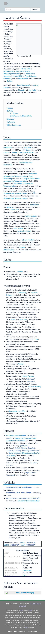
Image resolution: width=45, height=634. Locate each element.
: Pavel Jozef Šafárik (18, 492)
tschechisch (34, 204)
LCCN (6, 545)
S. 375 (33, 462)
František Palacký (34, 386)
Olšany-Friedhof (28, 240)
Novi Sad (27, 147)
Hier (30, 610)
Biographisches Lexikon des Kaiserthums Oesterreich (21, 439)
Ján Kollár (32, 90)
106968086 (30, 545)
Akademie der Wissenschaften (15, 193)
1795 (28, 68)
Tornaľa (22, 247)
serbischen (7, 147)
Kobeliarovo (30, 73)
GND (22, 542)
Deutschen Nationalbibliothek (28, 500)
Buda (13, 319)
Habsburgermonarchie (11, 73)
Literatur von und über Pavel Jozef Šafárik (22, 498)
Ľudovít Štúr (14, 209)
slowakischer (23, 78)
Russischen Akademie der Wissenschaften (20, 174)
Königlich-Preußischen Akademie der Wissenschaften (21, 179)
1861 (21, 76)
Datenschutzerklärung (28, 631)
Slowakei (6, 76)
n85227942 (14, 545)
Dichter (9, 81)
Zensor (28, 150)
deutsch (10, 207)
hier (21, 610)
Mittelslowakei (8, 249)
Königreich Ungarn (23, 71)
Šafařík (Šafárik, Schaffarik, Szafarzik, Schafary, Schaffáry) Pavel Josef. (23, 449)
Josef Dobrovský (23, 85)
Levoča (20, 271)
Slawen (21, 364)
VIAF (23, 545)
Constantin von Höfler (17, 411)
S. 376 (8, 465)
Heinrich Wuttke (28, 376)
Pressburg (22, 292)
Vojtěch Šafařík (31, 216)
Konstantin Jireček (24, 231)
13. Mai (23, 68)
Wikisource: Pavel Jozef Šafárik (19, 487)
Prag (26, 76)
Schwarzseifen (9, 71)
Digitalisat (29, 379)
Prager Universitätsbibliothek (23, 152)
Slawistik (21, 90)
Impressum (12, 631)
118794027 (29, 542)
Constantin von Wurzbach (16, 435)
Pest (36, 339)
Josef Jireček (18, 228)
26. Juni (15, 76)
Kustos (6, 152)
